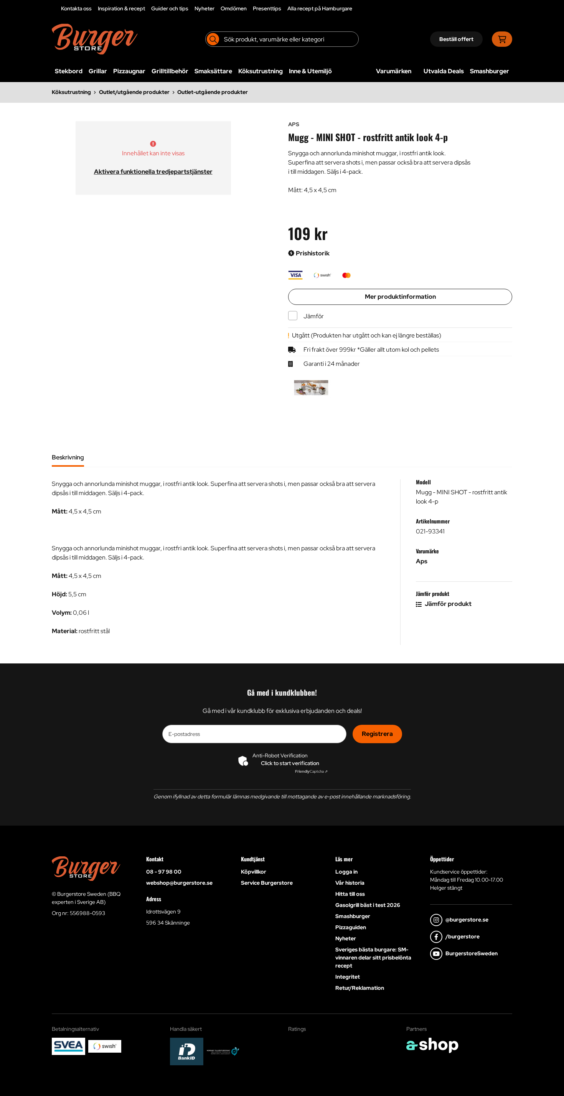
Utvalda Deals (444, 71)
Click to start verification (290, 763)
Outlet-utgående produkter (212, 92)
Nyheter (204, 8)
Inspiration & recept (121, 8)
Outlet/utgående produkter (134, 92)
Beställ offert (456, 39)
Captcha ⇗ (311, 771)
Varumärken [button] (393, 71)
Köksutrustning (260, 71)
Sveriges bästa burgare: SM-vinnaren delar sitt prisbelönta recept (373, 957)
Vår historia (349, 882)
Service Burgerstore (267, 882)
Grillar (98, 71)
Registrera (377, 734)
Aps (421, 561)
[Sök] (213, 39)
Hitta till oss (350, 893)
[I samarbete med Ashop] (432, 1045)
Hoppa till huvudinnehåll (279, 10)
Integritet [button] (347, 976)
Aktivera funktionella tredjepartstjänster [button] (153, 172)
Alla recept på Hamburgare (319, 8)
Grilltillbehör (170, 71)
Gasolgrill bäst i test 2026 (367, 905)
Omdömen (234, 8)
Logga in (346, 871)
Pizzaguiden (350, 927)
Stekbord (68, 71)
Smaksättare (213, 71)
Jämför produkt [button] (448, 604)
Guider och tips (169, 8)
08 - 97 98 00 (163, 871)
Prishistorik (312, 253)
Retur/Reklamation (359, 987)
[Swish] (105, 1046)
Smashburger (489, 71)
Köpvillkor (253, 871)
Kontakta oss (76, 8)
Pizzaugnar (129, 71)
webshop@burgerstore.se (179, 882)
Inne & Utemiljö (310, 71)
